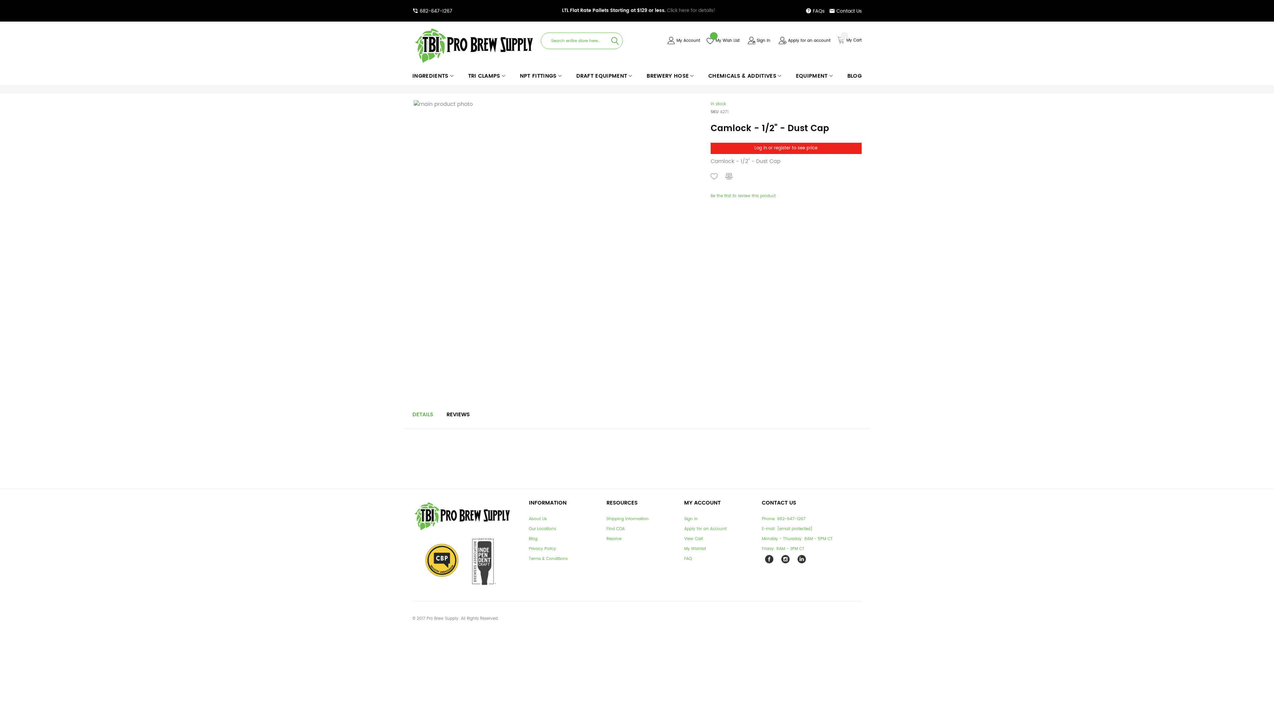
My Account (688, 41)
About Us (538, 519)
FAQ (688, 559)
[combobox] (582, 41)
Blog (533, 539)
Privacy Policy (542, 549)
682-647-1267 (436, 11)
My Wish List (728, 41)
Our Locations (542, 529)
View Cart (693, 539)
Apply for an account (809, 41)
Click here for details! (638, 10)
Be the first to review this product (743, 196)
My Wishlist (695, 549)
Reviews (458, 414)
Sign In (763, 41)
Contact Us (849, 11)
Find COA (615, 529)
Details (422, 414)
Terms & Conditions (548, 559)
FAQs (818, 11)
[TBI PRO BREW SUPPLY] (474, 28)
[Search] (615, 41)
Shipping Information (627, 519)
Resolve (613, 539)
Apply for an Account (705, 529)
